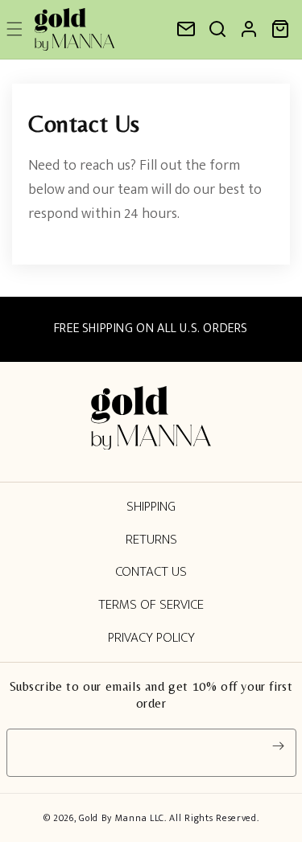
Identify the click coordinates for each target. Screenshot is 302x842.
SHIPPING (151, 506)
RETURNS (151, 539)
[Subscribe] (278, 746)
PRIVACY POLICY (151, 637)
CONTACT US (151, 572)
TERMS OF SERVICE (151, 605)
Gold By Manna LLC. (124, 818)
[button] (217, 29)
